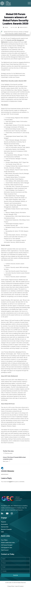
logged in (10, 481)
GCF (25, 42)
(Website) (10, 471)
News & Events (23, 27)
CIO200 (6, 27)
